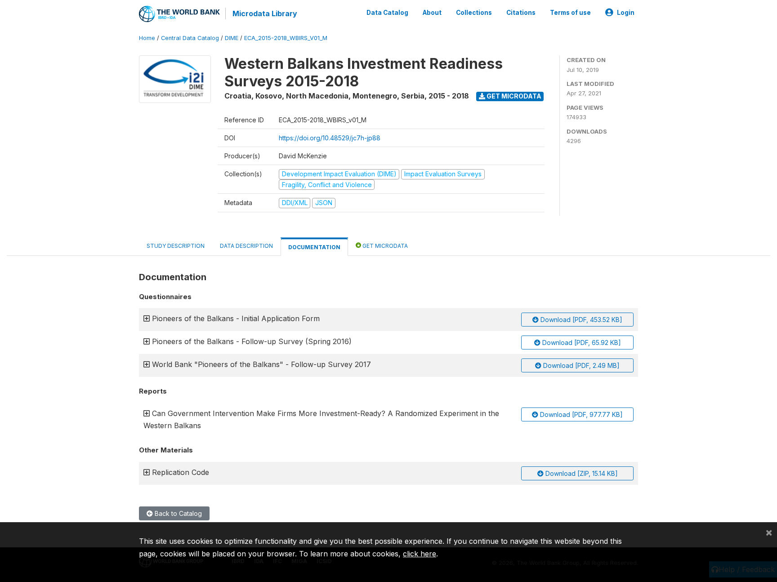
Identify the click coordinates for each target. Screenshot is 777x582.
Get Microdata (513, 96)
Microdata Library (264, 13)
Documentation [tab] (314, 247)
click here (419, 553)
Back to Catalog (177, 513)
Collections (474, 12)
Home (147, 38)
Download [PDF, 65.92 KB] (580, 342)
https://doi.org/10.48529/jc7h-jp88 (329, 138)
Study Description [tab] (176, 245)
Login (625, 12)
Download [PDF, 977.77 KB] (580, 414)
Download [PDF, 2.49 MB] (580, 365)
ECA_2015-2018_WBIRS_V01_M (285, 38)
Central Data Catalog (190, 38)
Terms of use (570, 12)
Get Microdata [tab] (384, 245)
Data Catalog (387, 12)
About (432, 12)
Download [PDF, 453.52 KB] (580, 319)
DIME (231, 38)
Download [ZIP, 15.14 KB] (581, 473)
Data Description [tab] (246, 245)
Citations (521, 12)
